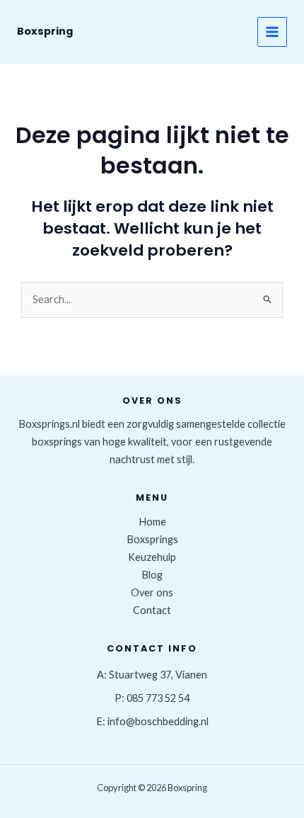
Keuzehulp (152, 557)
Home (152, 522)
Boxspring (45, 31)
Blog (152, 575)
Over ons (152, 592)
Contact (152, 610)
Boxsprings (152, 539)
